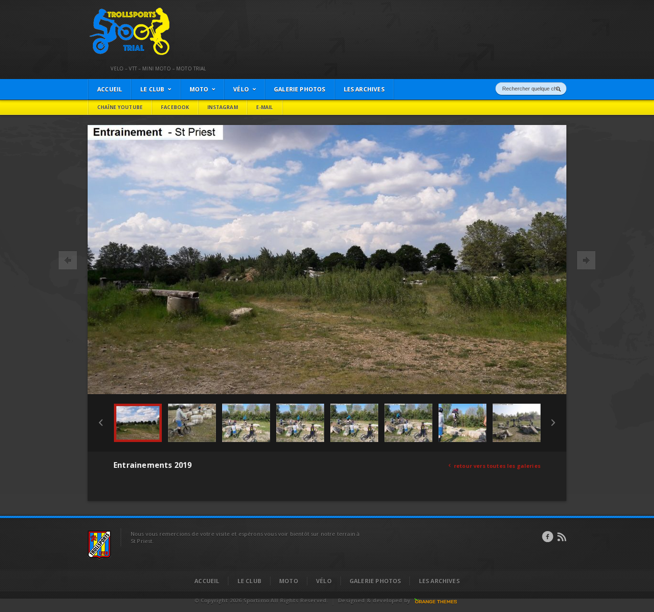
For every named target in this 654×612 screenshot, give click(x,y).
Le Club (249, 581)
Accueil (206, 581)
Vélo (324, 581)
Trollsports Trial (110, 10)
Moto (288, 581)
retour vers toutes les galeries (495, 465)
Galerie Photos (375, 581)
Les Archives (439, 581)
